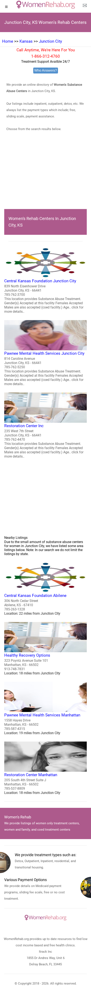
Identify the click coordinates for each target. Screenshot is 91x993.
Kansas (26, 41)
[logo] (45, 4)
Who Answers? (45, 70)
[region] (45, 176)
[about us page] (84, 6)
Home (7, 41)
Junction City (50, 41)
